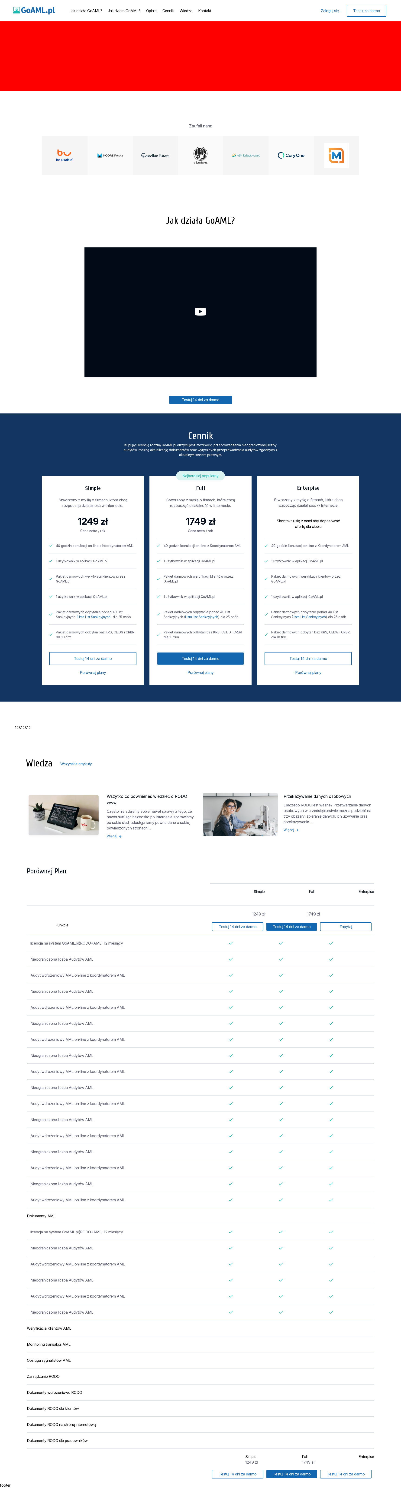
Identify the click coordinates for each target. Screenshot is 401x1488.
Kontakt (204, 10)
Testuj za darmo (366, 10)
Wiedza (186, 10)
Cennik (168, 10)
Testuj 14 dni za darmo (201, 399)
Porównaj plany (93, 672)
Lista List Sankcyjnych (94, 617)
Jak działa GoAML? (86, 10)
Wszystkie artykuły (76, 764)
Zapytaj (346, 926)
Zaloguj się (330, 10)
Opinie (151, 10)
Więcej (112, 836)
